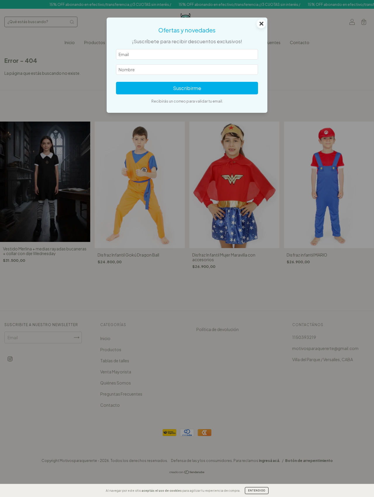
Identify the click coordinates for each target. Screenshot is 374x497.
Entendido (256, 490)
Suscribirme (187, 88)
